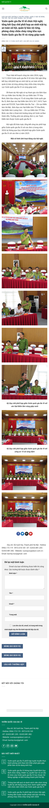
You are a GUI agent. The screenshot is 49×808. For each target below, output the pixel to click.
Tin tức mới (27, 18)
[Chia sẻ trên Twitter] (22, 534)
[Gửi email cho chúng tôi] (12, 746)
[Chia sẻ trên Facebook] (18, 534)
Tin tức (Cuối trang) (15, 18)
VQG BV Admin (34, 41)
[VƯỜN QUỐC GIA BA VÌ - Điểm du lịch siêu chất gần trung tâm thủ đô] (25, 9)
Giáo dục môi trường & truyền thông (15, 17)
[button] (3, 8)
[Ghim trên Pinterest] (31, 534)
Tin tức (4, 18)
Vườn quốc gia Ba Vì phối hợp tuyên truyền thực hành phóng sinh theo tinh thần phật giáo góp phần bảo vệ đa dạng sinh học (27, 763)
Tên (11, 593)
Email (11, 604)
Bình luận (13, 573)
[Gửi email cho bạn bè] (26, 534)
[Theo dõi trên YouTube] (16, 746)
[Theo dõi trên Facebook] (4, 746)
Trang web (13, 615)
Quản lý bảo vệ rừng (37, 17)
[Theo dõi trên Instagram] (8, 746)
